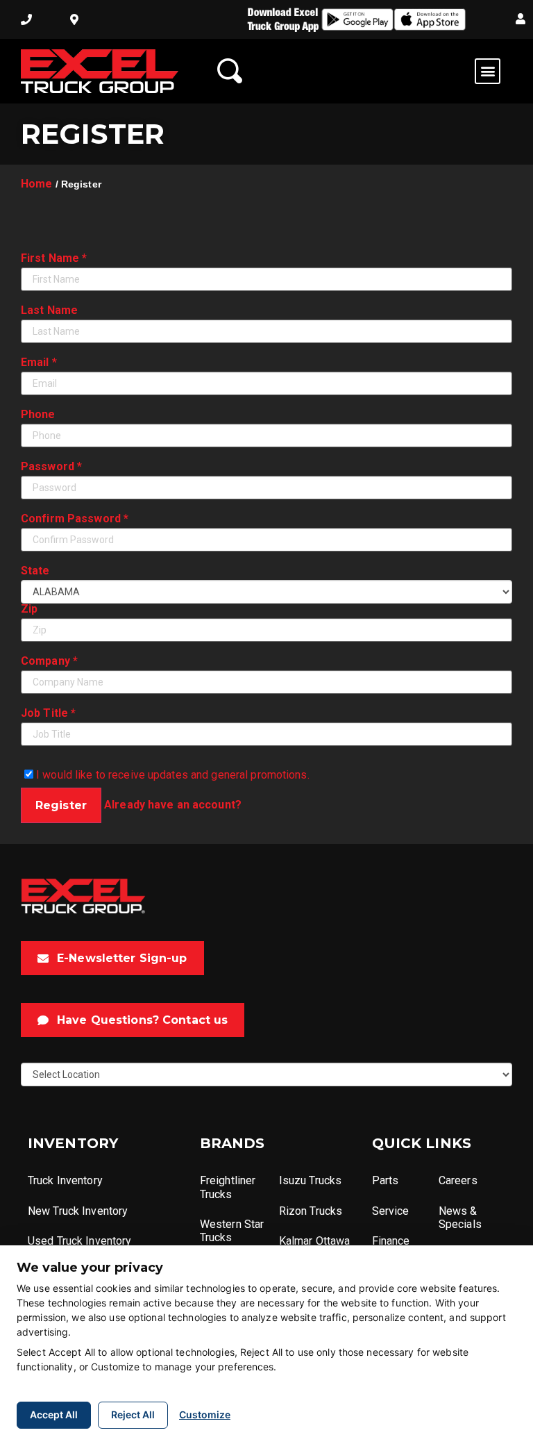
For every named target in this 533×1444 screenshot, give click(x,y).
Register (61, 805)
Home (36, 183)
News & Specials (460, 1217)
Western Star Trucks (232, 1231)
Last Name (49, 310)
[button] (520, 19)
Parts (385, 1180)
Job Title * (48, 713)
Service (390, 1211)
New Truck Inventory (78, 1211)
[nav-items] (26, 19)
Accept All (54, 1414)
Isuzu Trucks (310, 1180)
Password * (51, 466)
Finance (391, 1240)
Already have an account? (173, 804)
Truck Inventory (65, 1180)
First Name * (54, 258)
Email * (39, 362)
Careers (458, 1180)
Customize (204, 1414)
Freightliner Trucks (227, 1187)
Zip (29, 609)
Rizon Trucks (310, 1211)
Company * (49, 661)
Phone (38, 414)
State (35, 570)
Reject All (133, 1414)
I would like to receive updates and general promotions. (171, 774)
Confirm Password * (74, 518)
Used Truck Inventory (79, 1240)
